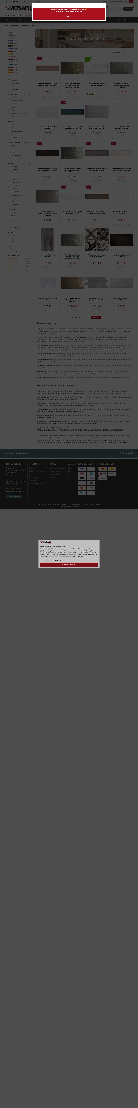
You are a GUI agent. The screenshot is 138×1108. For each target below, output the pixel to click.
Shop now (70, 16)
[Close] (104, 5)
